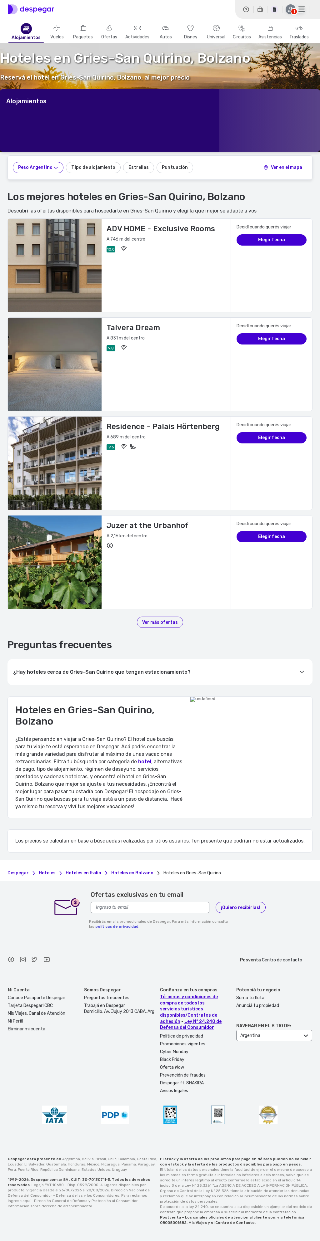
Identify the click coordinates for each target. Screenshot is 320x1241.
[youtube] (46, 960)
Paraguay (146, 1164)
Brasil (101, 1159)
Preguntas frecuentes (106, 997)
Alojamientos (26, 38)
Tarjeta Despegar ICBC (30, 1005)
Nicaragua (110, 1164)
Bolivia (88, 1159)
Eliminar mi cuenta (26, 1029)
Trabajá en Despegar (104, 1005)
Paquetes (83, 37)
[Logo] (31, 9)
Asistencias (270, 37)
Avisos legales (174, 1090)
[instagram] (23, 960)
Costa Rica (146, 1159)
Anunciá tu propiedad (257, 1005)
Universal (216, 37)
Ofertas (109, 37)
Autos (166, 37)
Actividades (137, 37)
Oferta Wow (172, 1067)
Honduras (76, 1164)
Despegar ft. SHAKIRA (182, 1083)
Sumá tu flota (250, 997)
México (93, 1164)
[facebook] (11, 960)
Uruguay (119, 1169)
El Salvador (34, 1164)
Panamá (129, 1164)
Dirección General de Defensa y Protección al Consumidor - (87, 1201)
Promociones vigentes (182, 1044)
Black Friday (172, 1059)
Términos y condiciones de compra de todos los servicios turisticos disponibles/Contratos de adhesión (189, 1009)
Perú (12, 1169)
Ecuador (15, 1164)
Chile (112, 1159)
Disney (191, 37)
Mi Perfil (15, 1021)
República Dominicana (60, 1169)
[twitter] (35, 960)
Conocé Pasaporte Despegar (36, 997)
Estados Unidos (96, 1169)
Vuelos (57, 37)
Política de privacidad (181, 1036)
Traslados (299, 37)
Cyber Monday (174, 1051)
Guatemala (56, 1164)
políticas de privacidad (116, 926)
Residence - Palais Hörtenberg (163, 426)
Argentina (71, 1159)
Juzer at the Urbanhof (147, 525)
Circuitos (242, 37)
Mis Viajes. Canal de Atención (36, 1013)
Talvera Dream (133, 327)
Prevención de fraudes (183, 1075)
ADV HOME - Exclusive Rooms (161, 228)
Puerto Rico (28, 1169)
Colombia (126, 1159)
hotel (144, 762)
